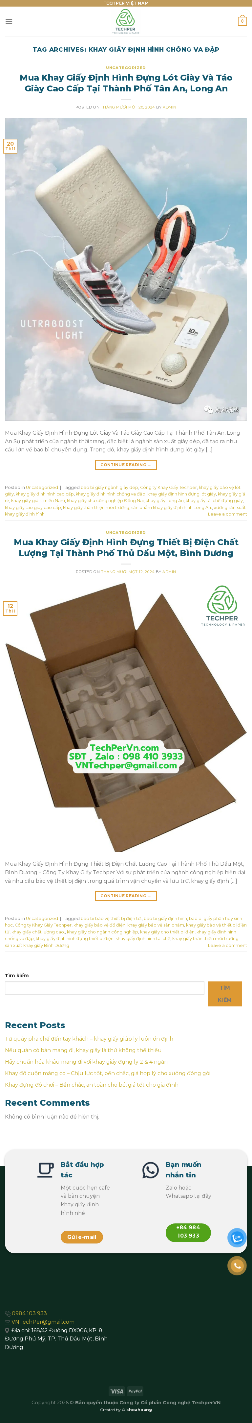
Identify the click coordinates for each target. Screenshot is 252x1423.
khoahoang (139, 1409)
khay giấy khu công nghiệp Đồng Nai (105, 500)
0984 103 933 (29, 1313)
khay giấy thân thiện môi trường (96, 507)
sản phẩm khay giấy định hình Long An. (171, 507)
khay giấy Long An (165, 500)
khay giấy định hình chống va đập (110, 494)
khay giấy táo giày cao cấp (33, 507)
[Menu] (9, 21)
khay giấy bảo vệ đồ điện (99, 925)
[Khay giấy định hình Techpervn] (126, 21)
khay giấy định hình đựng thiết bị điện (75, 938)
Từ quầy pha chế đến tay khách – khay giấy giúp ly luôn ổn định (89, 1039)
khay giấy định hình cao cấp (45, 494)
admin (170, 107)
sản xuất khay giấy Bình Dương (37, 945)
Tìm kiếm (17, 975)
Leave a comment (227, 514)
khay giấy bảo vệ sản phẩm (155, 925)
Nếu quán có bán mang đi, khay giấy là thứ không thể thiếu (83, 1050)
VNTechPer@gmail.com (42, 1322)
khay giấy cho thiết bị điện (167, 931)
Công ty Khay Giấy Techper (168, 487)
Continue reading (126, 464)
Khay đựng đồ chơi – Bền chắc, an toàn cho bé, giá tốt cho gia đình (91, 1085)
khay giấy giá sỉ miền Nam (38, 500)
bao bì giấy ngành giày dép (109, 487)
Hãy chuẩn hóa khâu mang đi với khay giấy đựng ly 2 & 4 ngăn (86, 1062)
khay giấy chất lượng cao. (38, 931)
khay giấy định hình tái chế (143, 938)
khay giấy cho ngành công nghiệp (102, 931)
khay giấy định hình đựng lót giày (181, 494)
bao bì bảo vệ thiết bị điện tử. (111, 918)
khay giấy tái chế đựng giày (214, 500)
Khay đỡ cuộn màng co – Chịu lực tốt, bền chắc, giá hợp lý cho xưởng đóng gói (107, 1073)
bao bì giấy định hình (165, 918)
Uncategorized (126, 67)
